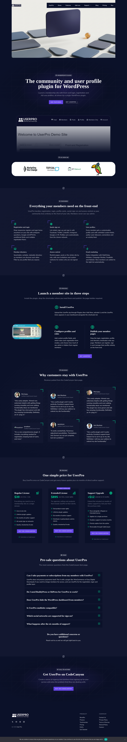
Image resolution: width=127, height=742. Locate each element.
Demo (59, 5)
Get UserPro (85, 356)
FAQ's (82, 727)
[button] (63, 575)
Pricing (105, 5)
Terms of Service (104, 722)
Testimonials (84, 722)
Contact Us (102, 717)
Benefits (82, 717)
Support (86, 5)
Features (68, 5)
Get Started (83, 730)
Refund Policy (103, 725)
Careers (101, 727)
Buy (112, 5)
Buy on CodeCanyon (27, 531)
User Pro (19, 727)
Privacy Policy (103, 720)
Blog (97, 5)
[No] (125, 739)
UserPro (51, 5)
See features (56, 102)
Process (82, 720)
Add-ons (77, 5)
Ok (106, 739)
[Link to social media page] (12, 722)
